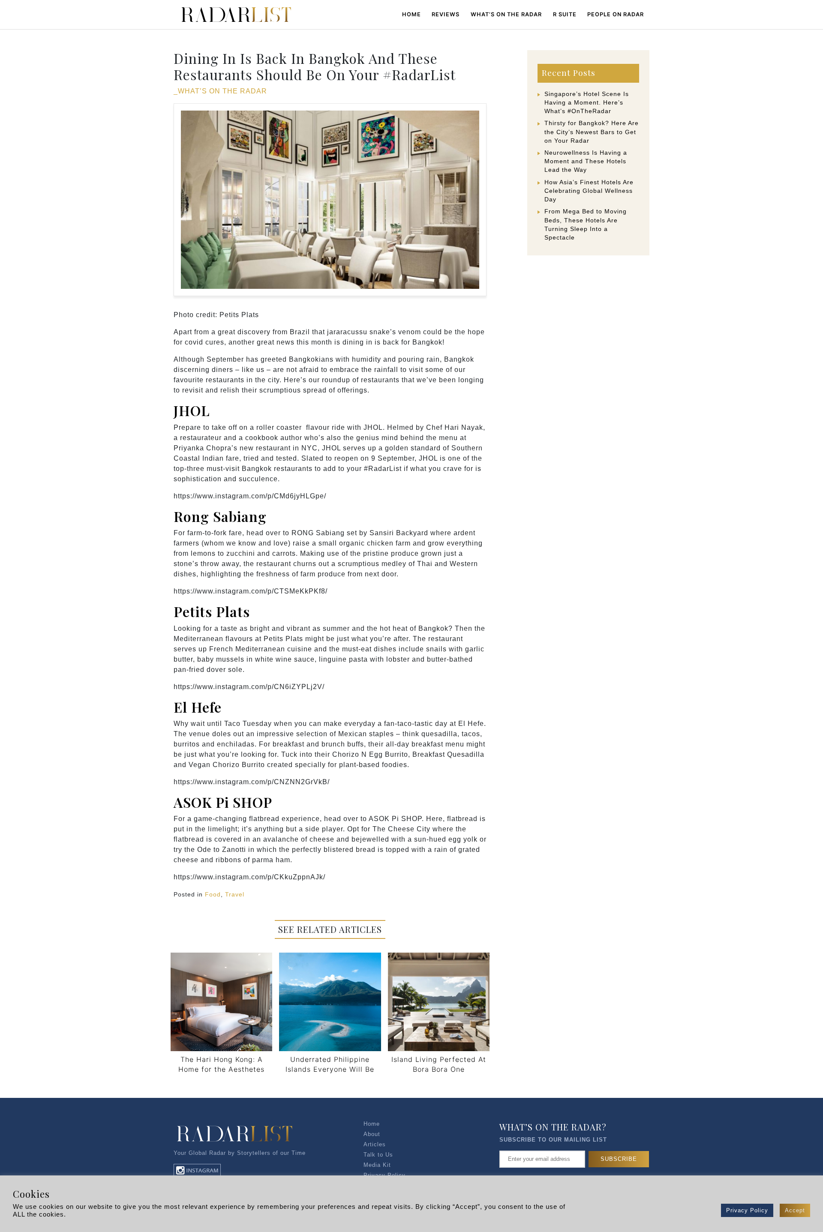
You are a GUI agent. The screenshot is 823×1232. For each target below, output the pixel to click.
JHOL (192, 410)
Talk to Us (378, 1154)
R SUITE (565, 14)
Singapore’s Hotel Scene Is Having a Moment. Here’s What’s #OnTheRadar (586, 102)
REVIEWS (446, 14)
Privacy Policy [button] (747, 1210)
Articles (374, 1144)
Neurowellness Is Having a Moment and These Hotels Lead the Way (585, 161)
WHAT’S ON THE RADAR (506, 14)
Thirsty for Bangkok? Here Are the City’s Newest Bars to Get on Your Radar (591, 132)
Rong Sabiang (220, 516)
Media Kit (377, 1165)
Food (213, 894)
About (371, 1134)
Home (411, 14)
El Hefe (198, 707)
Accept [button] (795, 1210)
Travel (234, 894)
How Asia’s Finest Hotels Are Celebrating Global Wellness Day (589, 191)
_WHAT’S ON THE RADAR (220, 91)
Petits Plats (212, 611)
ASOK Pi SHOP (223, 802)
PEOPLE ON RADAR (615, 14)
